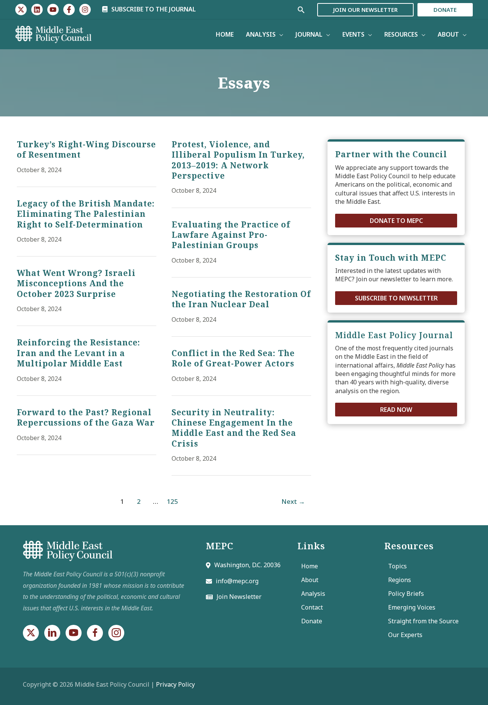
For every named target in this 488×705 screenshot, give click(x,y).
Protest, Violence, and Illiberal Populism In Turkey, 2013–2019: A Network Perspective (238, 160)
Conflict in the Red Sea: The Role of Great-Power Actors (233, 358)
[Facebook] (69, 9)
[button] (396, 220)
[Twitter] (21, 9)
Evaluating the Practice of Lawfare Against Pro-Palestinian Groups (231, 235)
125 (172, 501)
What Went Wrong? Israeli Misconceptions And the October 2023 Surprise (76, 283)
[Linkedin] (37, 9)
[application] (279, 34)
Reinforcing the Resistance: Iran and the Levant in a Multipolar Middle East (78, 353)
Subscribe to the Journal (153, 9)
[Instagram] (85, 9)
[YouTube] (53, 9)
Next (293, 501)
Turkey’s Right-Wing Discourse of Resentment (86, 149)
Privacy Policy (175, 684)
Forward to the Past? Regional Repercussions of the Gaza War (86, 417)
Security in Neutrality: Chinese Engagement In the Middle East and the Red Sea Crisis (234, 428)
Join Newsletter (239, 596)
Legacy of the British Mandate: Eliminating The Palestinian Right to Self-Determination (86, 214)
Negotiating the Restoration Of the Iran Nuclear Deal (241, 299)
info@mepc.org (237, 581)
